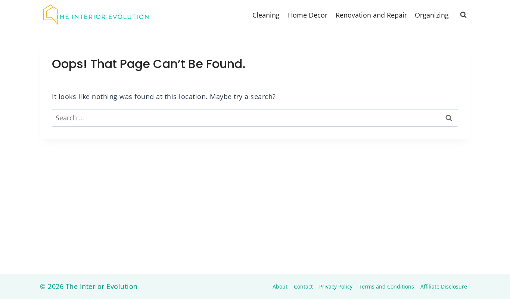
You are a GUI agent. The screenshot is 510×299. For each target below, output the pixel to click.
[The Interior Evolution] (96, 15)
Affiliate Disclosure (443, 286)
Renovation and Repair (371, 14)
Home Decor (307, 14)
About (280, 286)
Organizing (432, 14)
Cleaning (266, 14)
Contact (303, 286)
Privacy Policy (335, 286)
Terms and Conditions (386, 286)
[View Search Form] (463, 15)
